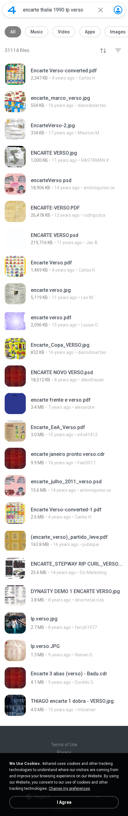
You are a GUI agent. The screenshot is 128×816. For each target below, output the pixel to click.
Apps (90, 31)
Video (64, 31)
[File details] (64, 74)
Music (36, 31)
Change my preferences (69, 788)
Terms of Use (64, 744)
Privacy (64, 752)
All (13, 31)
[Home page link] (11, 10)
